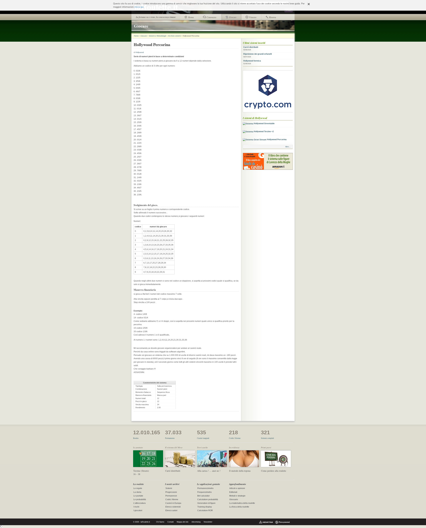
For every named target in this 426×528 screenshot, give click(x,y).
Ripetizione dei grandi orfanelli (257, 55)
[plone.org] (282, 522)
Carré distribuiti (250, 48)
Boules (136, 438)
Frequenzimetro (204, 492)
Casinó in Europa (173, 503)
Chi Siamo (160, 522)
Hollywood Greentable (264, 123)
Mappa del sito (182, 522)
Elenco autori (171, 510)
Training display (204, 507)
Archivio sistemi (174, 36)
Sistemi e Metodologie (157, 36)
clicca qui (138, 7)
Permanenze (170, 438)
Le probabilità (139, 499)
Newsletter (208, 522)
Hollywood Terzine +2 (263, 131)
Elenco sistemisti (173, 507)
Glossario (233, 499)
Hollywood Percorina (276, 139)
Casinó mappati (203, 438)
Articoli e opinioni (237, 488)
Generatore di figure (206, 503)
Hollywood (139, 52)
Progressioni (171, 492)
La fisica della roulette (239, 507)
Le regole (137, 488)
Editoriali (233, 492)
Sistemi (168, 488)
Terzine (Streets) (141, 470)
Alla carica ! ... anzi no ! (208, 470)
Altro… (288, 147)
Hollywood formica (252, 62)
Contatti (170, 522)
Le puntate (138, 496)
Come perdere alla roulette (273, 470)
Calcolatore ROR (205, 510)
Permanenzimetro (205, 488)
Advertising (196, 522)
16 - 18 (136, 474)
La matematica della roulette (242, 503)
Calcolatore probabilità (207, 499)
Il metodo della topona (239, 470)
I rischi (136, 507)
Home (136, 36)
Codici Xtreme (234, 438)
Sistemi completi (267, 438)
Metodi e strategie (237, 496)
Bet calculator (203, 496)
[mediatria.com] (266, 522)
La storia (137, 492)
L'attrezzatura (139, 503)
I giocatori (137, 510)
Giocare (143, 36)
